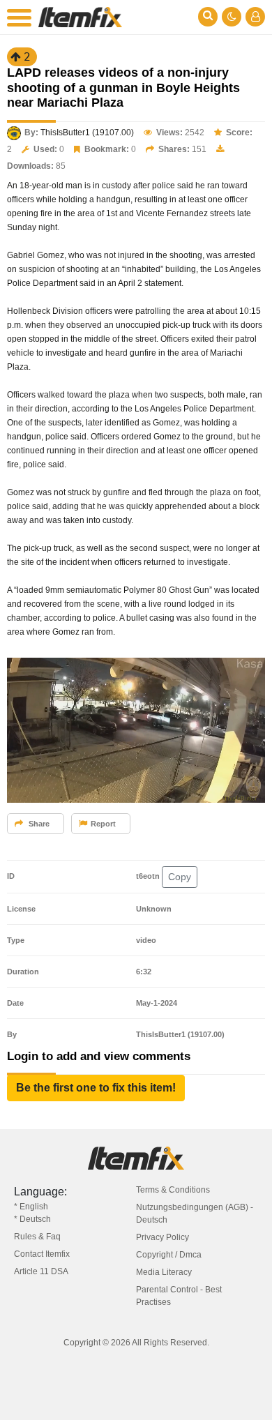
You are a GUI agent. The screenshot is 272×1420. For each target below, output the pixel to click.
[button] (96, 1088)
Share (38, 823)
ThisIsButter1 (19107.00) (87, 132)
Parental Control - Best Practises (179, 1296)
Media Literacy (164, 1272)
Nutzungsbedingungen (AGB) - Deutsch (194, 1213)
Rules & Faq (37, 1236)
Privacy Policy (162, 1237)
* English (31, 1206)
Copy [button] (179, 876)
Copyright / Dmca (169, 1255)
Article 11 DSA (41, 1271)
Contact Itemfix (42, 1254)
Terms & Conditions (173, 1190)
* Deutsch (32, 1219)
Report (103, 823)
